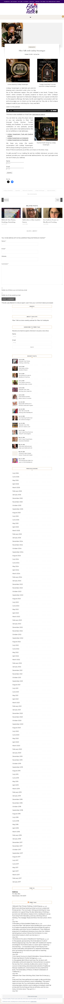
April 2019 (15, 785)
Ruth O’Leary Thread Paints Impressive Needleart (25, 439)
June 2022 (15, 649)
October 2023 (16, 591)
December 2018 (17, 799)
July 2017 (15, 860)
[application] (32, 110)
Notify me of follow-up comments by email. (14, 290)
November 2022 (17, 631)
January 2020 (16, 753)
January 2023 (16, 623)
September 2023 (17, 595)
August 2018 (16, 813)
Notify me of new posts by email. (11, 295)
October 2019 (16, 763)
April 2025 (15, 527)
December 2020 (17, 713)
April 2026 (15, 484)
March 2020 (16, 745)
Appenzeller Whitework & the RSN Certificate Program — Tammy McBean (26, 404)
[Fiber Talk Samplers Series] (58, 200)
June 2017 (15, 864)
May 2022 (15, 652)
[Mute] (51, 110)
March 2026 (16, 487)
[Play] (8, 110)
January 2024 (16, 580)
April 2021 (15, 699)
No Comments (32, 194)
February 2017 (17, 878)
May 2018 (15, 824)
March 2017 (16, 874)
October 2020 (16, 720)
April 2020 (15, 742)
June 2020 (15, 735)
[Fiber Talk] (32, 8)
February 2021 (17, 706)
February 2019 (17, 792)
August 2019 (16, 770)
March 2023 (16, 616)
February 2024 (17, 577)
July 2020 (15, 731)
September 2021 (17, 681)
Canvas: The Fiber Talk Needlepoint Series (47, 1)
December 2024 (17, 541)
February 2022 (17, 663)
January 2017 (16, 882)
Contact (31, 1)
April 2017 (15, 871)
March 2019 (16, 788)
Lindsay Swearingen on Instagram (17, 138)
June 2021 (15, 692)
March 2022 (16, 659)
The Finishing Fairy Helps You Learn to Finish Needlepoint (26, 461)
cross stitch (17, 190)
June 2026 (15, 477)
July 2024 (15, 559)
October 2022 (16, 634)
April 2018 (15, 828)
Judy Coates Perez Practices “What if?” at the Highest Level (26, 433)
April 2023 (15, 613)
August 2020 (16, 727)
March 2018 (16, 831)
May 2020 (15, 738)
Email (4, 248)
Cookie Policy (33, 1001)
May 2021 (15, 695)
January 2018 (16, 839)
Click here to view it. (38, 114)
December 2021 (17, 670)
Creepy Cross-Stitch (8, 190)
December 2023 (17, 584)
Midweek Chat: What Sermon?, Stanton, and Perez (24, 426)
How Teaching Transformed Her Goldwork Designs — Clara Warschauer (25, 419)
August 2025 (16, 512)
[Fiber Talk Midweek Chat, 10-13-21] (5, 200)
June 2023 (15, 606)
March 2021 (16, 702)
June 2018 (15, 821)
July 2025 (15, 516)
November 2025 (17, 502)
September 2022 (17, 638)
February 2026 (17, 491)
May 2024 (15, 566)
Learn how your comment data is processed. (39, 303)
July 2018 (15, 817)
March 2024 (16, 573)
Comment (5, 264)
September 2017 (17, 853)
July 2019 (15, 774)
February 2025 (17, 534)
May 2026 (15, 480)
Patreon (25, 1)
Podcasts (32, 47)
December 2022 (17, 627)
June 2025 (15, 520)
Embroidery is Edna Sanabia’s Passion (23, 369)
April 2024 (15, 570)
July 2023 (15, 602)
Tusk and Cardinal (51, 190)
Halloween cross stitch (27, 190)
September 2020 (17, 724)
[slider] (55, 110)
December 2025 (17, 498)
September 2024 (17, 552)
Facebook (7, 1)
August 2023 (16, 598)
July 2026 (15, 473)
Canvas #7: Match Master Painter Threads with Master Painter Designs (25, 454)
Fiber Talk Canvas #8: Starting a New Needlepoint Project (26, 411)
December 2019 (17, 756)
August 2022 (16, 641)
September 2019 (17, 767)
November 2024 (17, 545)
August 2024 (16, 555)
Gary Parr (37, 54)
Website (4, 256)
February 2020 (17, 749)
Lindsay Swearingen (39, 190)
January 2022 (16, 667)
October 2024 (16, 548)
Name (4, 241)
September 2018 (17, 810)
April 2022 (15, 656)
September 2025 (17, 509)
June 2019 (15, 778)
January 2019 (16, 796)
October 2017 (16, 849)
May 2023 (15, 609)
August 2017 (16, 856)
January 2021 (16, 710)
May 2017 (15, 867)
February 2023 (17, 620)
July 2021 (15, 688)
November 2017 (17, 846)
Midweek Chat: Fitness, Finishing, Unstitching (24, 361)
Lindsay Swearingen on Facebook (17, 140)
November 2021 (17, 674)
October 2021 (16, 677)
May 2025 (15, 523)
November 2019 (17, 760)
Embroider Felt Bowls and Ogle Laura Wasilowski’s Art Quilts (25, 447)
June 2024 (15, 563)
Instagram (14, 1)
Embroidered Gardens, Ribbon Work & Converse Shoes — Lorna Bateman (25, 397)
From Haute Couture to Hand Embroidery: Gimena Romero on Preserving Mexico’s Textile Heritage (25, 383)
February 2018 (17, 835)
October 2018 (16, 806)
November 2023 (17, 588)
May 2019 (15, 781)
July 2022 (15, 645)
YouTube (20, 1)
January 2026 (16, 494)
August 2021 (16, 684)
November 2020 (17, 717)
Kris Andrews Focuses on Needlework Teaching (25, 376)
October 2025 (16, 505)
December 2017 (17, 842)
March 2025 (16, 530)
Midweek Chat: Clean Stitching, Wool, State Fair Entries (25, 390)
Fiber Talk (33, 902)
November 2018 (17, 803)
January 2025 (16, 537)
